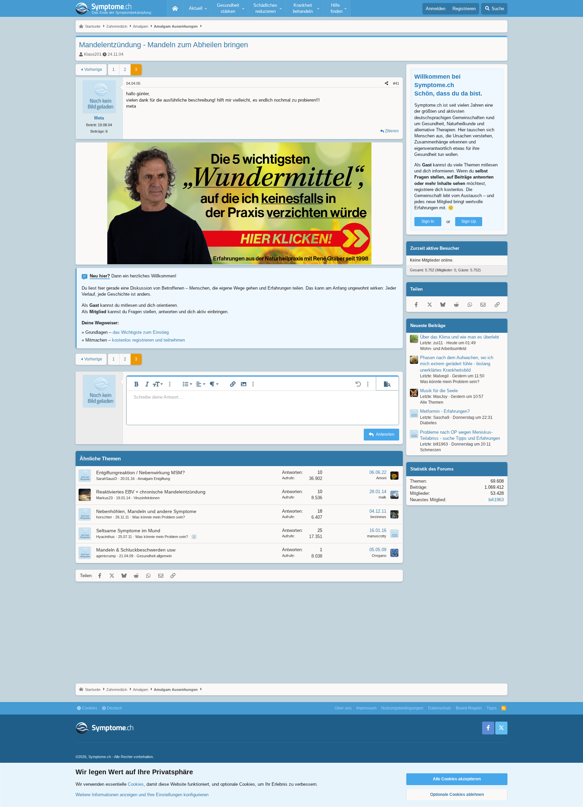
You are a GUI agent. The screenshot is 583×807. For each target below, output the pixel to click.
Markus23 (104, 498)
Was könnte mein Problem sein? (158, 517)
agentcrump (106, 556)
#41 (396, 83)
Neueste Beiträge (427, 325)
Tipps (492, 708)
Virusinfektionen (147, 498)
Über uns (343, 708)
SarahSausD (106, 479)
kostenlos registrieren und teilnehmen (148, 340)
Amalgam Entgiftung (154, 479)
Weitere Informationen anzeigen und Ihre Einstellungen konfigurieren (142, 794)
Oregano (379, 556)
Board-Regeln (469, 708)
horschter (104, 517)
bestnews (378, 517)
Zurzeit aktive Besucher (434, 248)
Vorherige (93, 69)
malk (382, 497)
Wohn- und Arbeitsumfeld (443, 348)
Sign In (427, 221)
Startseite (175, 8)
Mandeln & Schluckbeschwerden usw (135, 550)
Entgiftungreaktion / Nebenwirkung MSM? (140, 472)
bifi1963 (496, 499)
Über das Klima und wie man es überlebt (459, 337)
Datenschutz (439, 708)
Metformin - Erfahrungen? (445, 411)
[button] (197, 8)
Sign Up (468, 221)
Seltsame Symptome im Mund (128, 530)
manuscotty (376, 536)
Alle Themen (431, 402)
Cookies (89, 708)
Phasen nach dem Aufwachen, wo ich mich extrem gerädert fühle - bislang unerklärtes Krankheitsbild (456, 364)
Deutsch (114, 708)
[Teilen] (386, 83)
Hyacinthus (105, 537)
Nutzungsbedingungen (402, 708)
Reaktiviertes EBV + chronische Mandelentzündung (150, 491)
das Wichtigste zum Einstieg (141, 332)
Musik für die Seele (439, 390)
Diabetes (428, 423)
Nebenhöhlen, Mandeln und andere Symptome (146, 511)
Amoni (381, 478)
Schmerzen (430, 450)
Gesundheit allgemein (154, 556)
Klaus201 (93, 54)
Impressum (366, 708)
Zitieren (392, 131)
